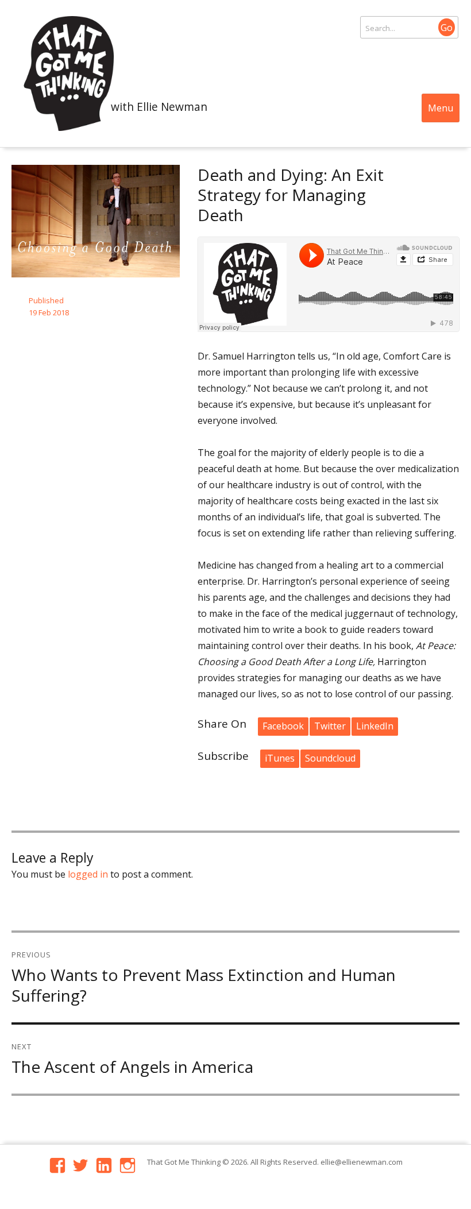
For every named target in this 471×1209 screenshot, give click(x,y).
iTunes (280, 758)
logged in (88, 874)
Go (447, 27)
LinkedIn (374, 726)
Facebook (283, 726)
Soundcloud (330, 758)
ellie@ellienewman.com (362, 1162)
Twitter (330, 726)
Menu (440, 108)
